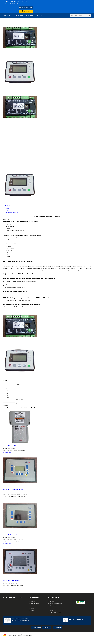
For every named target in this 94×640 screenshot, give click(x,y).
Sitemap (33, 610)
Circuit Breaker (53, 605)
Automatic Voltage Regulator (56, 603)
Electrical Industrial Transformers (57, 608)
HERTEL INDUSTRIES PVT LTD (16, 2)
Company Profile (18, 15)
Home (7, 208)
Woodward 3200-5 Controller (10, 535)
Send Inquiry (26, 11)
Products (8, 210)
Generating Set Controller (12, 212)
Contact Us (39, 15)
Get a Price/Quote (7, 218)
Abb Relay (52, 601)
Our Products (29, 15)
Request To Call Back (7, 207)
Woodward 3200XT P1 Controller (11, 580)
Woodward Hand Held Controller (12, 446)
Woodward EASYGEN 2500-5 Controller (13, 489)
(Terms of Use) (30, 634)
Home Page (7, 15)
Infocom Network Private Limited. (25, 635)
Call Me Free (58, 627)
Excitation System (53, 610)
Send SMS (47, 627)
